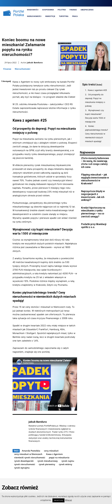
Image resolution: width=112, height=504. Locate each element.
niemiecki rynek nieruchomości (29, 457)
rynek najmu (67, 461)
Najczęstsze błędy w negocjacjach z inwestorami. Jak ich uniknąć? (93, 195)
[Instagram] (94, 3)
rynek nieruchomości (24, 464)
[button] (84, 3)
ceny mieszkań (51, 450)
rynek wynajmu (22, 467)
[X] (103, 3)
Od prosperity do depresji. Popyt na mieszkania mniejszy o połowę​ (95, 100)
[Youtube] (108, 3)
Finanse (7, 68)
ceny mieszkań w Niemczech (28, 454)
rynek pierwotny (47, 464)
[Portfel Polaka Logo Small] (13, 13)
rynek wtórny (65, 464)
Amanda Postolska (31, 450)
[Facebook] (89, 3)
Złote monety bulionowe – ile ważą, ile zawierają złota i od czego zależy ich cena (95, 162)
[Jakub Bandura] (19, 431)
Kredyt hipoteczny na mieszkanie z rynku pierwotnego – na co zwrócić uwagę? (93, 212)
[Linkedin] (99, 3)
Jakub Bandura (35, 62)
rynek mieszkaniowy (47, 461)
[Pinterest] (4, 100)
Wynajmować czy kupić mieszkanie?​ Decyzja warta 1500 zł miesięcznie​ (95, 116)
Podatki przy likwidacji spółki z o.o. (93, 226)
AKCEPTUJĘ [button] (58, 500)
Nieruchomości (22, 68)
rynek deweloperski (24, 461)
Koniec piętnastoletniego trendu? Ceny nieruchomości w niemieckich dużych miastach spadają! (96, 133)
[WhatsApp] (4, 107)
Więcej (68, 500)
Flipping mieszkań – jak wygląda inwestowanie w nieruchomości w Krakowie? (95, 179)
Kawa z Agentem (54, 454)
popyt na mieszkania (59, 457)
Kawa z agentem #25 (97, 90)
